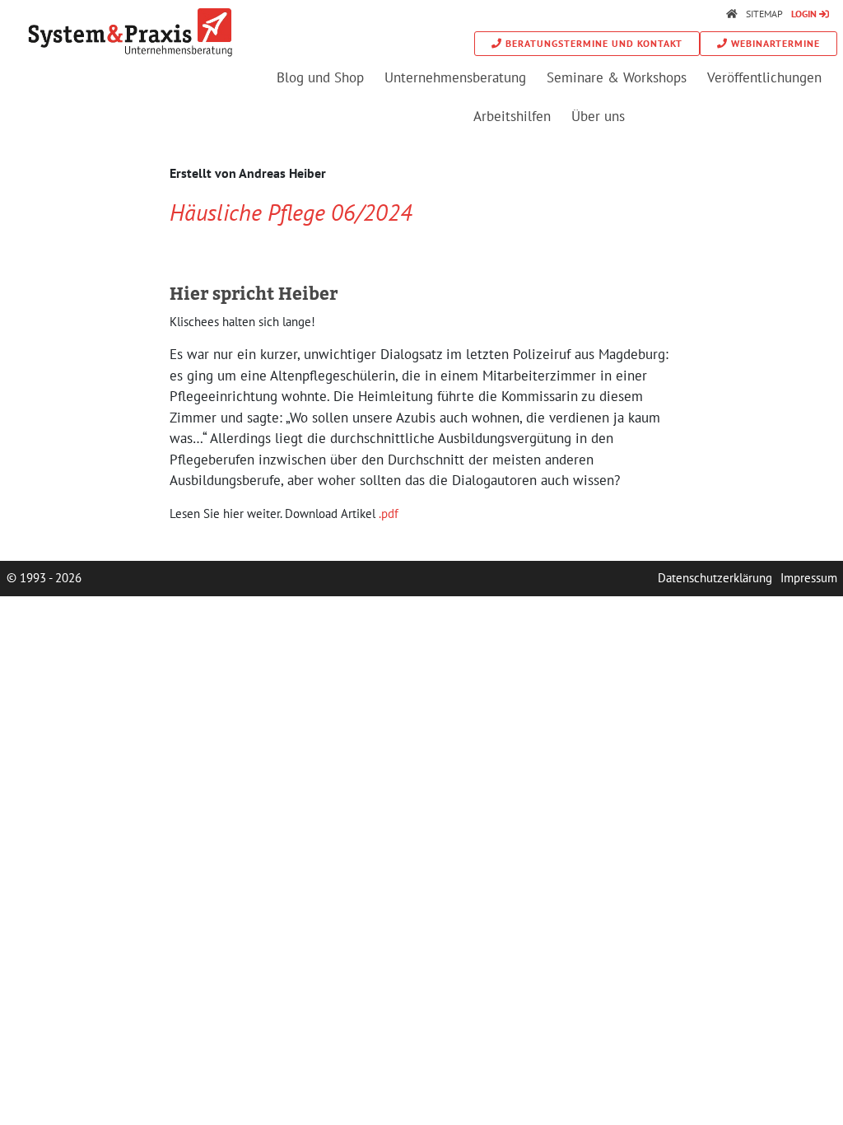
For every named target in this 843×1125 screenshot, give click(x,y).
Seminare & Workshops (617, 77)
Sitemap (764, 13)
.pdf (388, 513)
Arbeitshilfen (512, 116)
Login (804, 13)
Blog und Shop (320, 77)
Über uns (598, 116)
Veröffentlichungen (764, 77)
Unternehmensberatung (455, 77)
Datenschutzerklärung (715, 578)
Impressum (808, 578)
